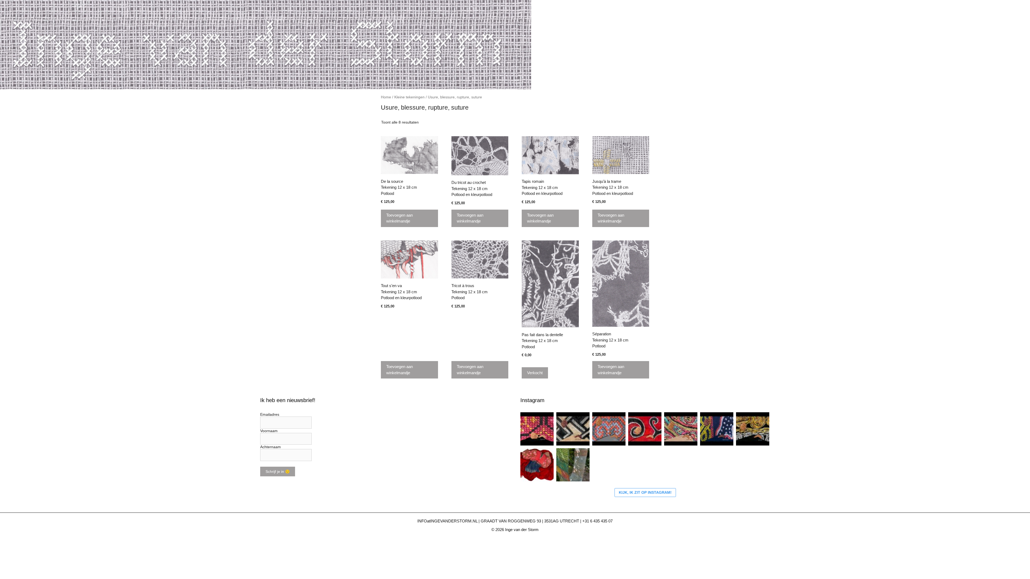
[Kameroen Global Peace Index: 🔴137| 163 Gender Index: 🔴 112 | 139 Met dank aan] (716, 429)
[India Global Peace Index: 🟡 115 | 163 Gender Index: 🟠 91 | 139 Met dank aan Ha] (680, 429)
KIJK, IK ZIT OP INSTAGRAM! (645, 492)
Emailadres (269, 414)
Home (386, 97)
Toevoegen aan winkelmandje (399, 218)
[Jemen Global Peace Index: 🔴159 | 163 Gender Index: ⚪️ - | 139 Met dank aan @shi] (752, 429)
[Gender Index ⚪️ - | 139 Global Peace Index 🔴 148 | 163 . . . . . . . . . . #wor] (537, 429)
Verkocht (535, 372)
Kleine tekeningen (409, 97)
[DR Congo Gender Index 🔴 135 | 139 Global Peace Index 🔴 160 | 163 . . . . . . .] (573, 429)
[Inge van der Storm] (265, 44)
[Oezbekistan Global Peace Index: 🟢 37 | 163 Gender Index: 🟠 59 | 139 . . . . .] (644, 429)
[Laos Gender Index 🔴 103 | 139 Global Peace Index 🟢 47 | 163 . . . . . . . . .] (609, 429)
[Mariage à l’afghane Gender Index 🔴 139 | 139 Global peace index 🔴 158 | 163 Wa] (537, 464)
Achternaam (270, 447)
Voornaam (269, 431)
